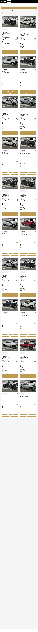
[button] (10, 51)
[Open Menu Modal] (1, 1)
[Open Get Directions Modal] (37, 1)
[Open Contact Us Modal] (36, 1)
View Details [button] (10, 52)
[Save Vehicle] (17, 29)
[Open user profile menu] (33, 1)
